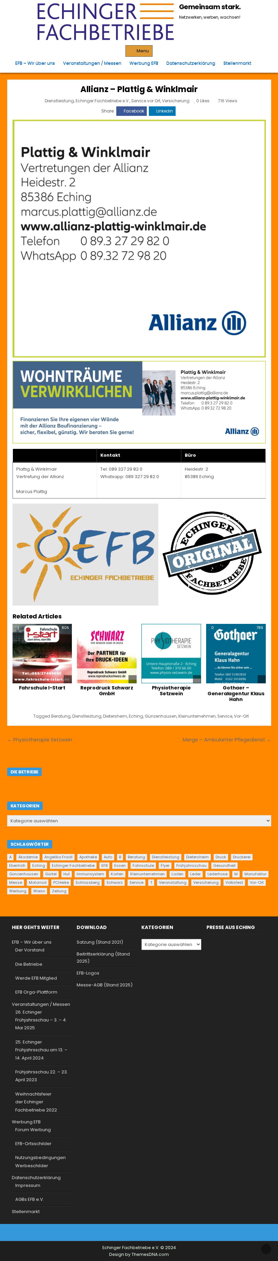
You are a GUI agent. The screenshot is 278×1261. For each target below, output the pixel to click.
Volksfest (234, 882)
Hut (66, 874)
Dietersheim (115, 716)
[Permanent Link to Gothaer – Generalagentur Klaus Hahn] (236, 654)
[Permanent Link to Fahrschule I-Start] (42, 654)
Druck (221, 857)
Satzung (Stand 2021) (100, 942)
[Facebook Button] (133, 1232)
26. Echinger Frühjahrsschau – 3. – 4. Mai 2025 (41, 1020)
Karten (117, 874)
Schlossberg (88, 882)
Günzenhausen (161, 716)
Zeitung (59, 891)
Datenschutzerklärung (190, 63)
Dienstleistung (59, 101)
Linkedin (164, 111)
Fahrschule (143, 865)
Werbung (17, 891)
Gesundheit (224, 865)
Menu (143, 51)
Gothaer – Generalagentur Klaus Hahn (235, 693)
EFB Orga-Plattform (36, 992)
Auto (108, 857)
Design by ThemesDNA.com (139, 1254)
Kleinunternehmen (197, 716)
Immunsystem (90, 874)
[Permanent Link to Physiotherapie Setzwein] (171, 654)
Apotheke (88, 857)
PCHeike (61, 882)
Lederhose (217, 874)
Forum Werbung (33, 1129)
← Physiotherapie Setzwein (39, 739)
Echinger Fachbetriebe (73, 865)
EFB (104, 865)
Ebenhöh (17, 865)
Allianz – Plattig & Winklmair (139, 89)
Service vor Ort (145, 101)
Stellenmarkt (237, 63)
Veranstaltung (172, 882)
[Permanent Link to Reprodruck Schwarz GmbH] (107, 654)
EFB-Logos (88, 973)
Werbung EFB (144, 63)
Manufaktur (255, 874)
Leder (195, 874)
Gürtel (51, 874)
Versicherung (176, 101)
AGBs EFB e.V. (29, 1199)
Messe (15, 882)
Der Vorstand (29, 950)
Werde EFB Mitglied (36, 978)
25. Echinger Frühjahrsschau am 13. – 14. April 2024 (41, 1050)
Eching (136, 716)
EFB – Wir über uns (35, 63)
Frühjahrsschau (191, 865)
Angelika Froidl (58, 857)
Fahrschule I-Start (42, 687)
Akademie (28, 857)
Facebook (134, 111)
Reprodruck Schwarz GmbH (106, 690)
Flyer (165, 865)
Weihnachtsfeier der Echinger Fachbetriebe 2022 (36, 1102)
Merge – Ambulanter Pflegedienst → (227, 739)
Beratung (61, 716)
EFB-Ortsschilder (33, 1143)
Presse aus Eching (230, 927)
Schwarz (114, 882)
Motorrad (37, 882)
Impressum (27, 1185)
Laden (177, 874)
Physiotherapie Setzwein (171, 690)
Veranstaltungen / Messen (92, 63)
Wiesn (39, 891)
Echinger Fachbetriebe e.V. (103, 101)
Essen (120, 865)
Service (224, 716)
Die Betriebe (28, 964)
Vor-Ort (241, 716)
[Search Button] (261, 63)
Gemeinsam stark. (210, 7)
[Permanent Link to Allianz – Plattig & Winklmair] (139, 238)
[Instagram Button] (144, 1232)
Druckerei (242, 857)
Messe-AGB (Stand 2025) (105, 985)
